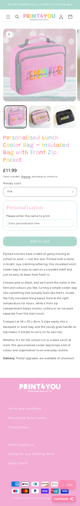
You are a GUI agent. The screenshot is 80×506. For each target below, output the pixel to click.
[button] (8, 16)
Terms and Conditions (25, 408)
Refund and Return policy (27, 418)
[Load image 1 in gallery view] (15, 117)
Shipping (26, 177)
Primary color (12, 183)
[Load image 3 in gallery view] (40, 117)
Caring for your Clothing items (31, 454)
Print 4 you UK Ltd (32, 498)
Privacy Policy (18, 427)
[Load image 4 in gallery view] (64, 117)
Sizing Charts (18, 463)
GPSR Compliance (21, 444)
